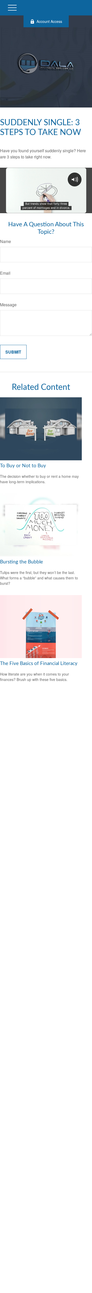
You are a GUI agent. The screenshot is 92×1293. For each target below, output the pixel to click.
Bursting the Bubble (21, 562)
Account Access (49, 21)
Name (5, 241)
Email (5, 273)
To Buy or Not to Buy (23, 465)
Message (8, 305)
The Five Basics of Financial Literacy (38, 663)
